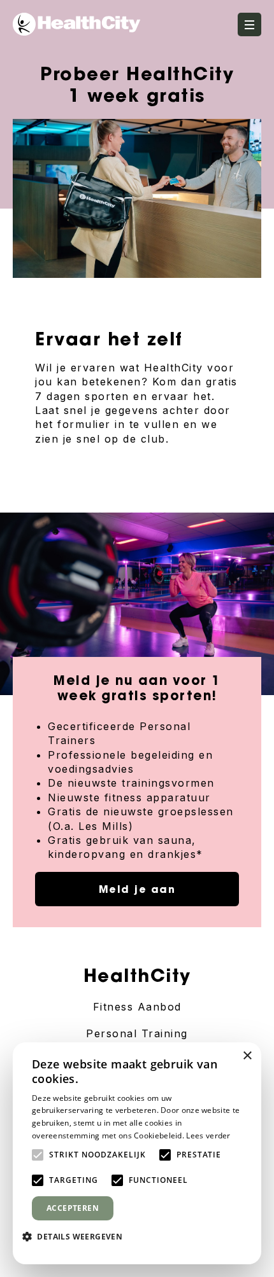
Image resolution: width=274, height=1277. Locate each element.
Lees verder (208, 1135)
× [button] (247, 1056)
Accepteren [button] (73, 1208)
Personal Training (137, 1033)
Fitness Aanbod (137, 1006)
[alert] (137, 1153)
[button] (77, 1236)
